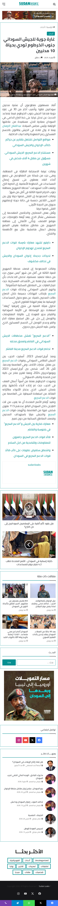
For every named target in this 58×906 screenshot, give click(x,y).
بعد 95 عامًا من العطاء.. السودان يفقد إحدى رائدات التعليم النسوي (44, 634)
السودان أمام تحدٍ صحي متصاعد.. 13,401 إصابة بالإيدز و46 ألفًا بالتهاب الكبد (15, 634)
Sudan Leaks (44, 886)
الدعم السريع (9, 360)
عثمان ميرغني (36, 818)
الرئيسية (49, 27)
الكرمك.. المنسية (35, 815)
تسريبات (32, 866)
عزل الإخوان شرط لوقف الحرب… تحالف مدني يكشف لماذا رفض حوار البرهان (43, 603)
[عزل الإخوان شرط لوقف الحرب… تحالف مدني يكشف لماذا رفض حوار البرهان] (43, 591)
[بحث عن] (54, 5)
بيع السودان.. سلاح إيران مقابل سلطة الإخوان (23, 788)
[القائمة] (3, 5)
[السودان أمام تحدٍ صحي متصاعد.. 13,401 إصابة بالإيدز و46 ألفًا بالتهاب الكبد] (15, 622)
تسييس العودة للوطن (33, 828)
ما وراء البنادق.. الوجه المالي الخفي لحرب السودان (25, 776)
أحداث (42, 27)
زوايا (11, 866)
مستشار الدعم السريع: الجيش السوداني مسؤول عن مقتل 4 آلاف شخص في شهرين (27, 158)
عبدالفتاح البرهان (12, 125)
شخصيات (39, 872)
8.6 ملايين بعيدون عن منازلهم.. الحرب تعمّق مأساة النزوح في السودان (15, 603)
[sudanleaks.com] (29, 4)
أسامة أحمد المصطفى (33, 765)
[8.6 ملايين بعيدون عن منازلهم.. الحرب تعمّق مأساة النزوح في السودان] (15, 591)
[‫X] (32, 740)
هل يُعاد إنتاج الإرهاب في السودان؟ (27, 762)
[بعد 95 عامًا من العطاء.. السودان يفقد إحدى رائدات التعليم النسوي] (43, 622)
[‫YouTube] (26, 740)
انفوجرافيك (15, 860)
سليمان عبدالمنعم (35, 781)
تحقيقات (44, 866)
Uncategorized (41, 860)
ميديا (17, 872)
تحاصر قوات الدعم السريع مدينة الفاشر (28, 348)
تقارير (20, 866)
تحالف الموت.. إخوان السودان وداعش (27, 802)
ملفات (27, 872)
